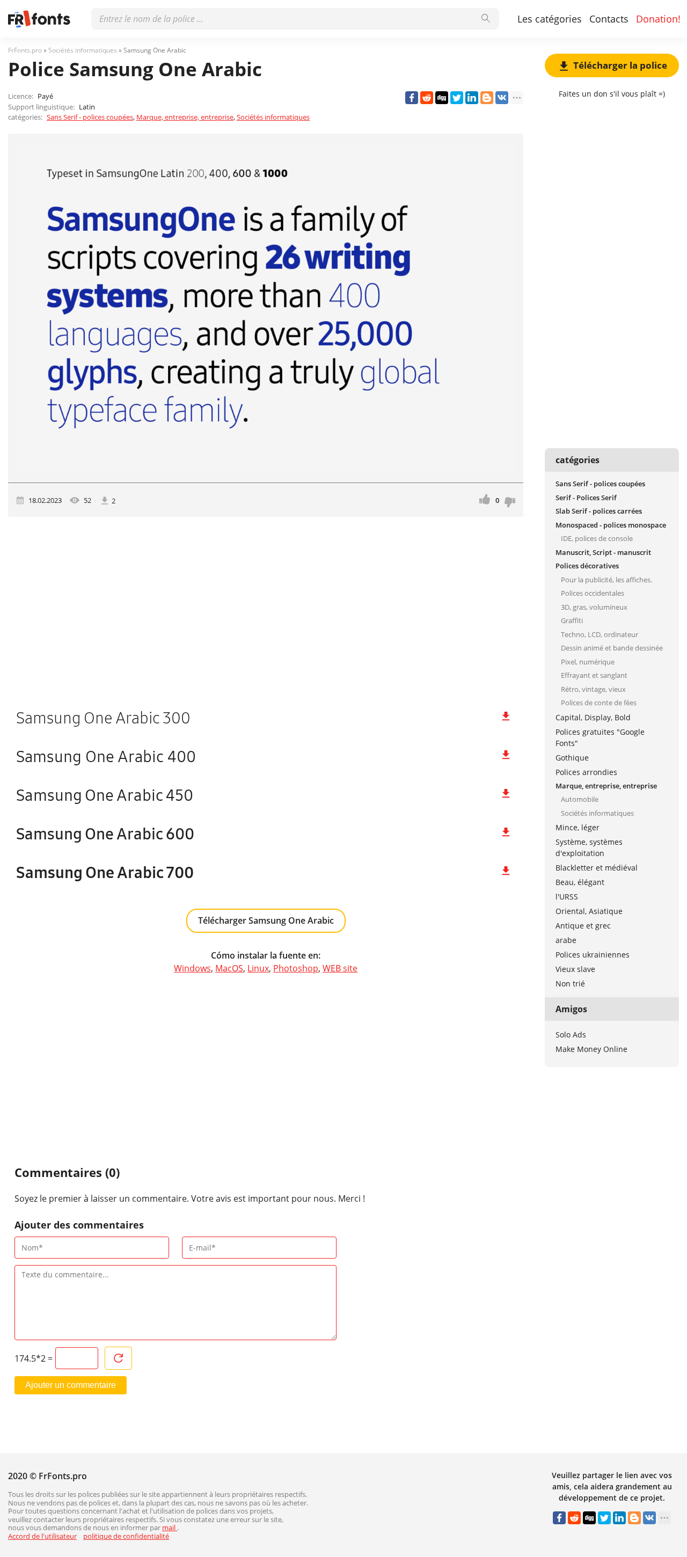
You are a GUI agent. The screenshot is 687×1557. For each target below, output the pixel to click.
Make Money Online (591, 1049)
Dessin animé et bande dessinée (612, 648)
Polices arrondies (586, 772)
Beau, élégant (580, 882)
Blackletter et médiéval (597, 867)
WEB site (340, 968)
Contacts (608, 18)
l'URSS (567, 896)
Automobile (579, 799)
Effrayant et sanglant (594, 675)
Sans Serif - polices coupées (90, 117)
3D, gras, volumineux (594, 607)
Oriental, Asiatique (589, 911)
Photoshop (295, 968)
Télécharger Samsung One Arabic (266, 920)
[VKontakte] (501, 97)
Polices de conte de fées (599, 702)
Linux (258, 968)
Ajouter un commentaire (70, 1385)
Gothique (572, 757)
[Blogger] (486, 97)
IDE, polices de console (597, 538)
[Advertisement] (265, 608)
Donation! (658, 18)
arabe (566, 940)
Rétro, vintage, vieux (593, 689)
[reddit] (426, 97)
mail (169, 1527)
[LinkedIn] (471, 97)
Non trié (570, 983)
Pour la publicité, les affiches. (606, 579)
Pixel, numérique (588, 662)
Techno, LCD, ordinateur (599, 634)
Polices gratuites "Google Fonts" (600, 737)
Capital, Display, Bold (593, 717)
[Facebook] (411, 97)
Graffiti (572, 620)
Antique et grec (583, 925)
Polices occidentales (592, 593)
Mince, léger (578, 827)
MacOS (229, 968)
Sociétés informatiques (273, 117)
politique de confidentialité (126, 1536)
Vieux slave (575, 969)
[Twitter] (456, 97)
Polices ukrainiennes (593, 954)
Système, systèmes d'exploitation (589, 847)
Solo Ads (571, 1034)
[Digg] (441, 97)
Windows (192, 968)
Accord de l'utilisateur (42, 1536)
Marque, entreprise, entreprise (184, 117)
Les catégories (549, 18)
